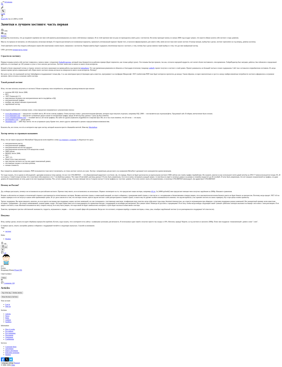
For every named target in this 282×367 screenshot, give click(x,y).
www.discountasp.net (12, 114)
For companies (10, 333)
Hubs (7, 318)
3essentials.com (10, 121)
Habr (13, 365)
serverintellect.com (11, 119)
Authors (8, 320)
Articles (8, 314)
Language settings (7, 363)
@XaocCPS (17, 270)
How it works (10, 329)
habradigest (85, 68)
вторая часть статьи (20, 50)
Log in (7, 304)
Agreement (9, 337)
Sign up (8, 306)
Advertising (9, 349)
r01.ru (153, 191)
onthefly (152, 68)
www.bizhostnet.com (12, 116)
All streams (8, 2)
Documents (9, 335)
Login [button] (3, 14)
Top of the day (6, 293)
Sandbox (8, 322)
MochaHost (93, 127)
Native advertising (11, 351)
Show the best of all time (10, 297)
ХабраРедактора (65, 62)
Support (17, 363)
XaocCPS (4, 19)
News (7, 316)
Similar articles (17, 293)
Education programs (12, 353)
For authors (9, 331)
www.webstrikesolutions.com (15, 118)
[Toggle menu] (2, 2)
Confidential (9, 339)
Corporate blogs (10, 347)
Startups (8, 355)
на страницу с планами (68, 140)
